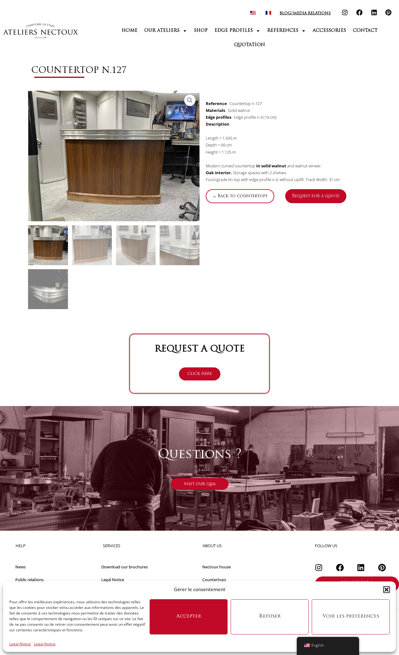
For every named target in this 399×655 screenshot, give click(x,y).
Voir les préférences (351, 616)
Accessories (329, 30)
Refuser (270, 616)
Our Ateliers (162, 30)
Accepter (188, 616)
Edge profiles (233, 30)
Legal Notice (20, 644)
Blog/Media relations (305, 13)
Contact (365, 30)
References (282, 30)
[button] (386, 589)
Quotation (249, 45)
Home (129, 30)
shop (201, 30)
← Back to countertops (240, 196)
